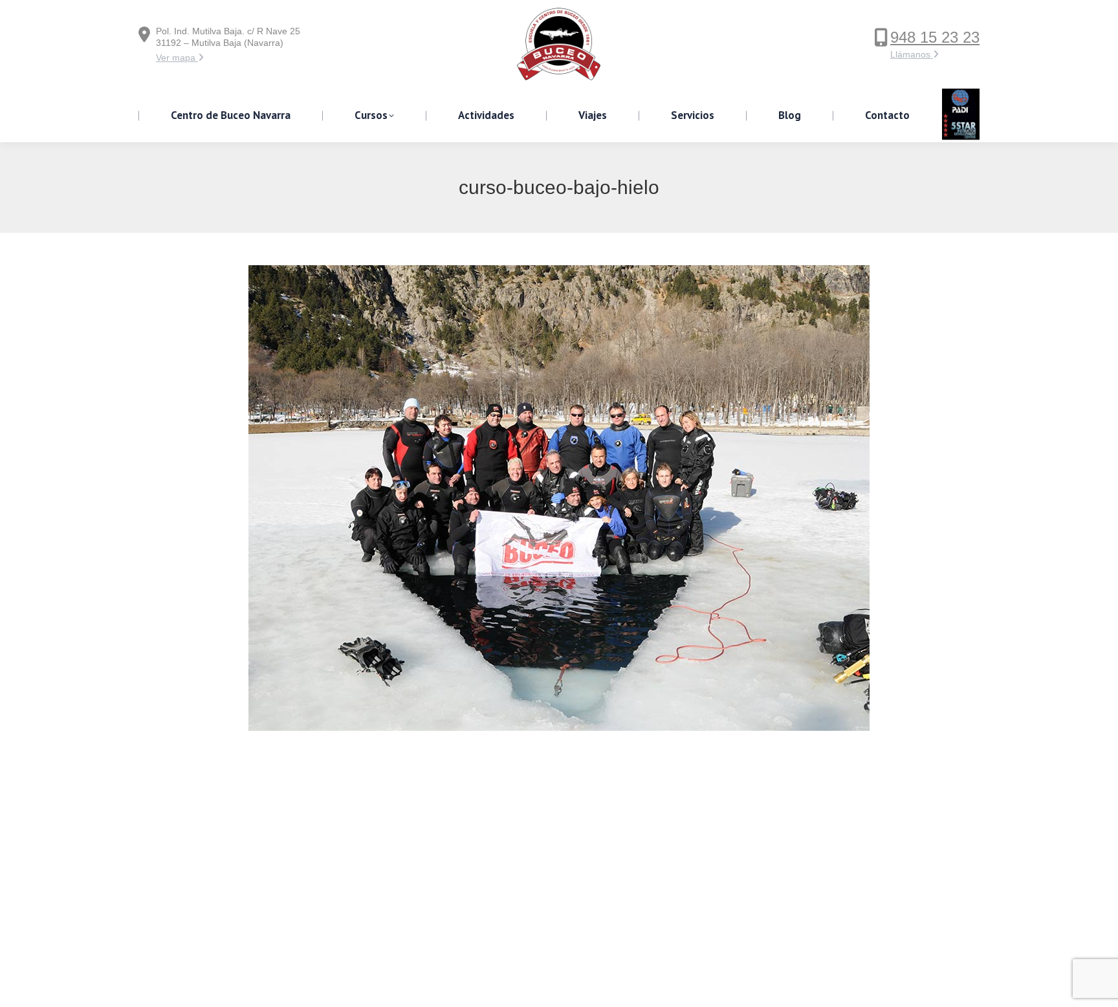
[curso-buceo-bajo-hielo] (559, 498)
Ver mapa (177, 57)
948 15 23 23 (935, 37)
